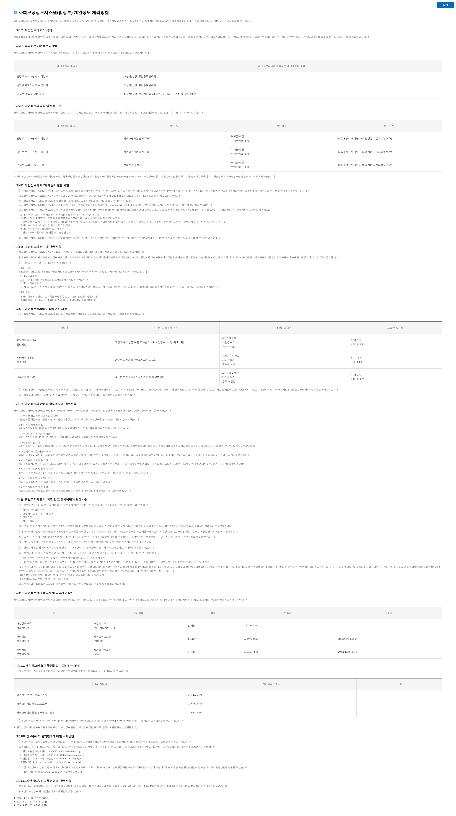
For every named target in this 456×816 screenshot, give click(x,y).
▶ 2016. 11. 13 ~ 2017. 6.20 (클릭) (31, 798)
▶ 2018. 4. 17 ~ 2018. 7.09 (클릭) (30, 805)
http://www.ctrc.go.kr (70, 762)
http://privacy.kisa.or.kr (73, 755)
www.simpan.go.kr (50, 771)
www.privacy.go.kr (119, 720)
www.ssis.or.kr (114, 205)
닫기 (445, 5)
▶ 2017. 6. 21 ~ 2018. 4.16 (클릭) (30, 801)
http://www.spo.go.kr (73, 758)
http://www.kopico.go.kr (72, 751)
